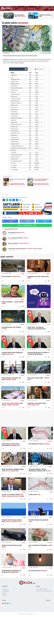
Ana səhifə (4, 589)
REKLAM (4, 595)
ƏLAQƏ (4, 593)
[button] (52, 15)
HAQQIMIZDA (5, 591)
